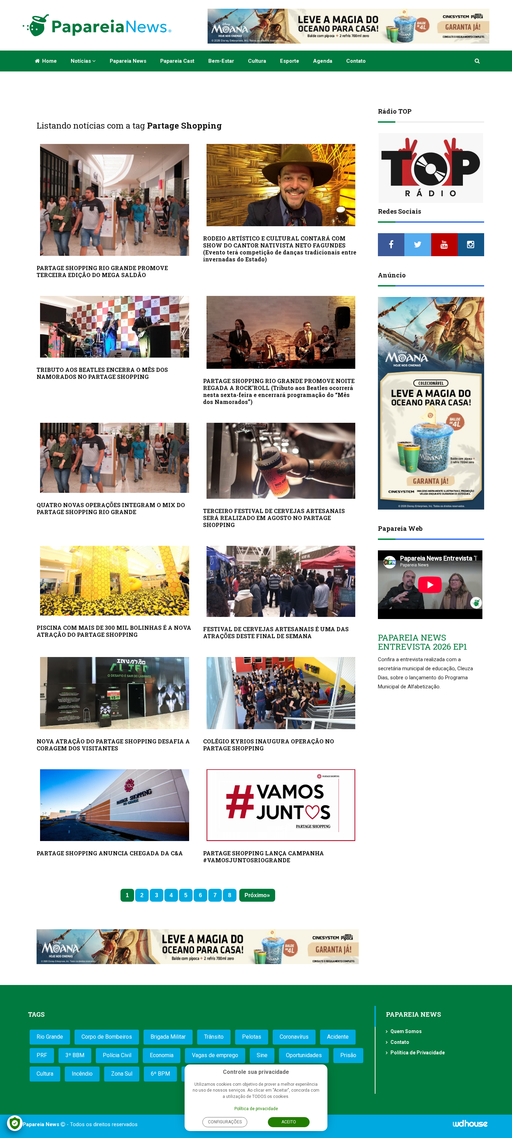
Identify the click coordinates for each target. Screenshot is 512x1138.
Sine (262, 1055)
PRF (42, 1055)
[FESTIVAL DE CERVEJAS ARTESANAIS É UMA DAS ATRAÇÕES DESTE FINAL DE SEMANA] (281, 581)
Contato (356, 61)
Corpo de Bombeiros (107, 1036)
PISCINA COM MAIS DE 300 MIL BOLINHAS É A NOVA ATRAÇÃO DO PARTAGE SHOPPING (114, 631)
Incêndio (82, 1073)
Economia (161, 1055)
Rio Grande (50, 1036)
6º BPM (160, 1073)
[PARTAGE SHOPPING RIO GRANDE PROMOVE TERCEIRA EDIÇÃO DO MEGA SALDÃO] (115, 199)
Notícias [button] (81, 61)
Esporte (289, 61)
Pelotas (251, 1036)
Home (49, 61)
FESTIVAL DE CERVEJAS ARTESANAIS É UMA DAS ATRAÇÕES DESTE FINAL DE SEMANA (276, 632)
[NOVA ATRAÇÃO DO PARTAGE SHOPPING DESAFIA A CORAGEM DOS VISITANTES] (115, 693)
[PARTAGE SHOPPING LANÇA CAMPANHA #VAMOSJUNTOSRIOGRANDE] (281, 805)
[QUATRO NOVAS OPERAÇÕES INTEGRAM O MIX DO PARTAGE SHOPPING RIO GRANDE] (115, 457)
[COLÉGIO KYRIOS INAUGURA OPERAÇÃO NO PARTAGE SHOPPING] (281, 693)
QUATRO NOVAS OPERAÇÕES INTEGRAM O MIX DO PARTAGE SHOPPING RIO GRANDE (111, 508)
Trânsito (214, 1036)
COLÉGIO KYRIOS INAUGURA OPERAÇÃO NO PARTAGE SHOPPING (268, 745)
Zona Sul (121, 1073)
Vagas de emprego (215, 1055)
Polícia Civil (117, 1055)
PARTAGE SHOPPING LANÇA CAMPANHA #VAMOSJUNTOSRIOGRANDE (263, 856)
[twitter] (417, 244)
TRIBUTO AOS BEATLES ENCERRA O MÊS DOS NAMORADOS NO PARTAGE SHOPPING (102, 373)
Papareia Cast (177, 61)
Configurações (225, 1122)
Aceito (288, 1122)
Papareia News (128, 61)
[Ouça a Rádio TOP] (431, 168)
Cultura (257, 61)
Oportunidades (304, 1055)
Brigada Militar (168, 1036)
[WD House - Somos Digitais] (470, 1126)
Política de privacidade (256, 1108)
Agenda (322, 61)
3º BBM (74, 1055)
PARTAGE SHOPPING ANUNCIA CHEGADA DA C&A (110, 853)
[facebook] (391, 244)
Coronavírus (294, 1036)
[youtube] (444, 244)
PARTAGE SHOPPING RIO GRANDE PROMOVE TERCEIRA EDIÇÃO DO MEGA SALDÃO (102, 271)
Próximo (256, 895)
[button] (478, 61)
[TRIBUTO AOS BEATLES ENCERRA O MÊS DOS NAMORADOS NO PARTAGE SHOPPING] (115, 326)
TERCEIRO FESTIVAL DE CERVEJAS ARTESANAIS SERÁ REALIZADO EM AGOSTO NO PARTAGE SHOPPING (274, 517)
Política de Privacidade (417, 1052)
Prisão (348, 1055)
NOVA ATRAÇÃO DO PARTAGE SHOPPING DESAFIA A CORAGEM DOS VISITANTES (113, 745)
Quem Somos (406, 1031)
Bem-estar (221, 61)
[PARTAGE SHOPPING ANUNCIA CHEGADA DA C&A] (115, 805)
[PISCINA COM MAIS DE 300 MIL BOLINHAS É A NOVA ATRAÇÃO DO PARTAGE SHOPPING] (115, 580)
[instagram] (471, 244)
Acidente (338, 1036)
